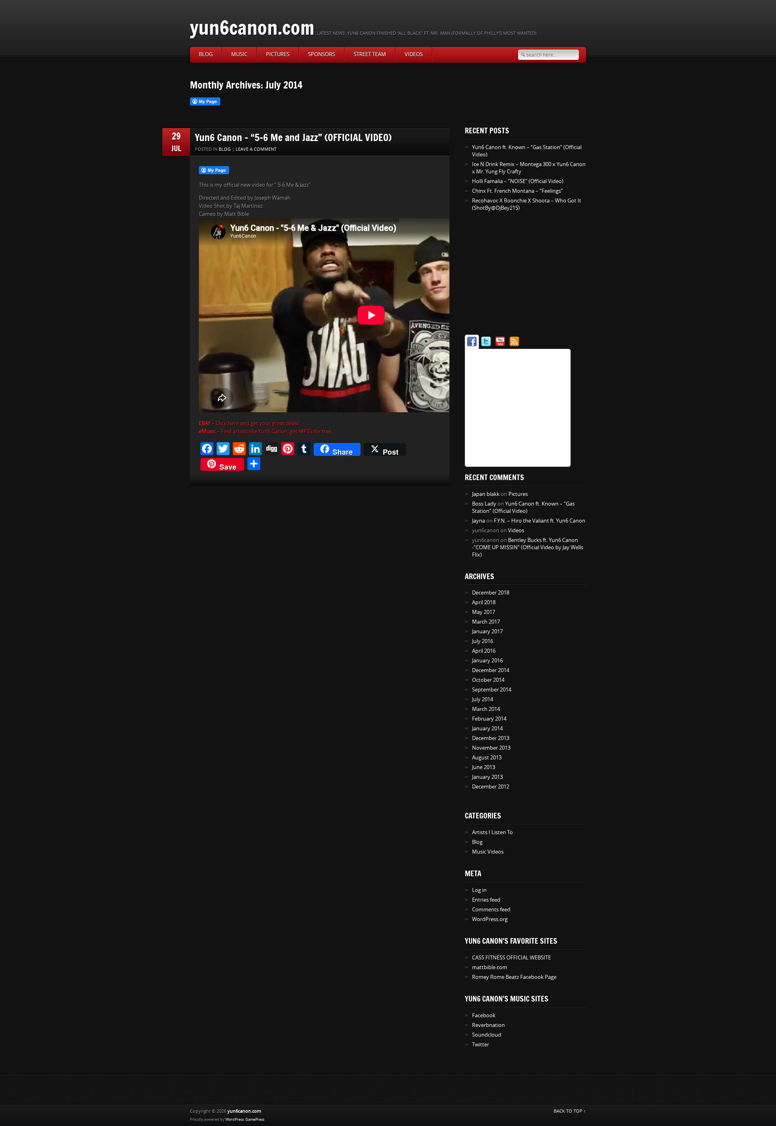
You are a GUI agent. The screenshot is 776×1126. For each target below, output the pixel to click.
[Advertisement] (515, 274)
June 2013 (483, 767)
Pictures (277, 54)
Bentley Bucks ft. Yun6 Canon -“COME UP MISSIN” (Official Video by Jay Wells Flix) (527, 547)
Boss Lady (484, 504)
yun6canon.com (252, 27)
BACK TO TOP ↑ (570, 1111)
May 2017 (483, 612)
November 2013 (491, 748)
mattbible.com (489, 967)
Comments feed (491, 910)
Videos (414, 54)
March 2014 (486, 709)
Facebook (484, 1015)
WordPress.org (490, 919)
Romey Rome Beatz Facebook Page (514, 977)
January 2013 (487, 777)
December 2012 (490, 787)
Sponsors (321, 54)
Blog (206, 54)
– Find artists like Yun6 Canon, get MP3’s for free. (266, 431)
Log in (479, 890)
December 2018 (490, 593)
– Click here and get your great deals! (249, 423)
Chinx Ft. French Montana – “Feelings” (517, 191)
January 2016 (487, 661)
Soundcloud (486, 1035)
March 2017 (486, 622)
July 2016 (482, 641)
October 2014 (488, 680)
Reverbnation (488, 1025)
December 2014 (490, 670)
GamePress (254, 1120)
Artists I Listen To (492, 832)
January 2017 (487, 631)
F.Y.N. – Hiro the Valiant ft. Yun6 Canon (539, 521)
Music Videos (488, 852)
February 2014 (489, 719)
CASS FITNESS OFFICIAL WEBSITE (511, 958)
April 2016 (484, 651)
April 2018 (484, 602)
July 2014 (482, 699)
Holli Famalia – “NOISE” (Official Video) (517, 181)
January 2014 (487, 728)
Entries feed (486, 900)
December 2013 (490, 738)
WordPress (235, 1120)
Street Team (370, 54)
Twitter (480, 1045)
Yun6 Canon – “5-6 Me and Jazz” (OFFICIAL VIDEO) (293, 137)
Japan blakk (486, 494)
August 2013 (487, 758)
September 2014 (491, 690)
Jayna (478, 521)
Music (239, 54)
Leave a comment (256, 149)
